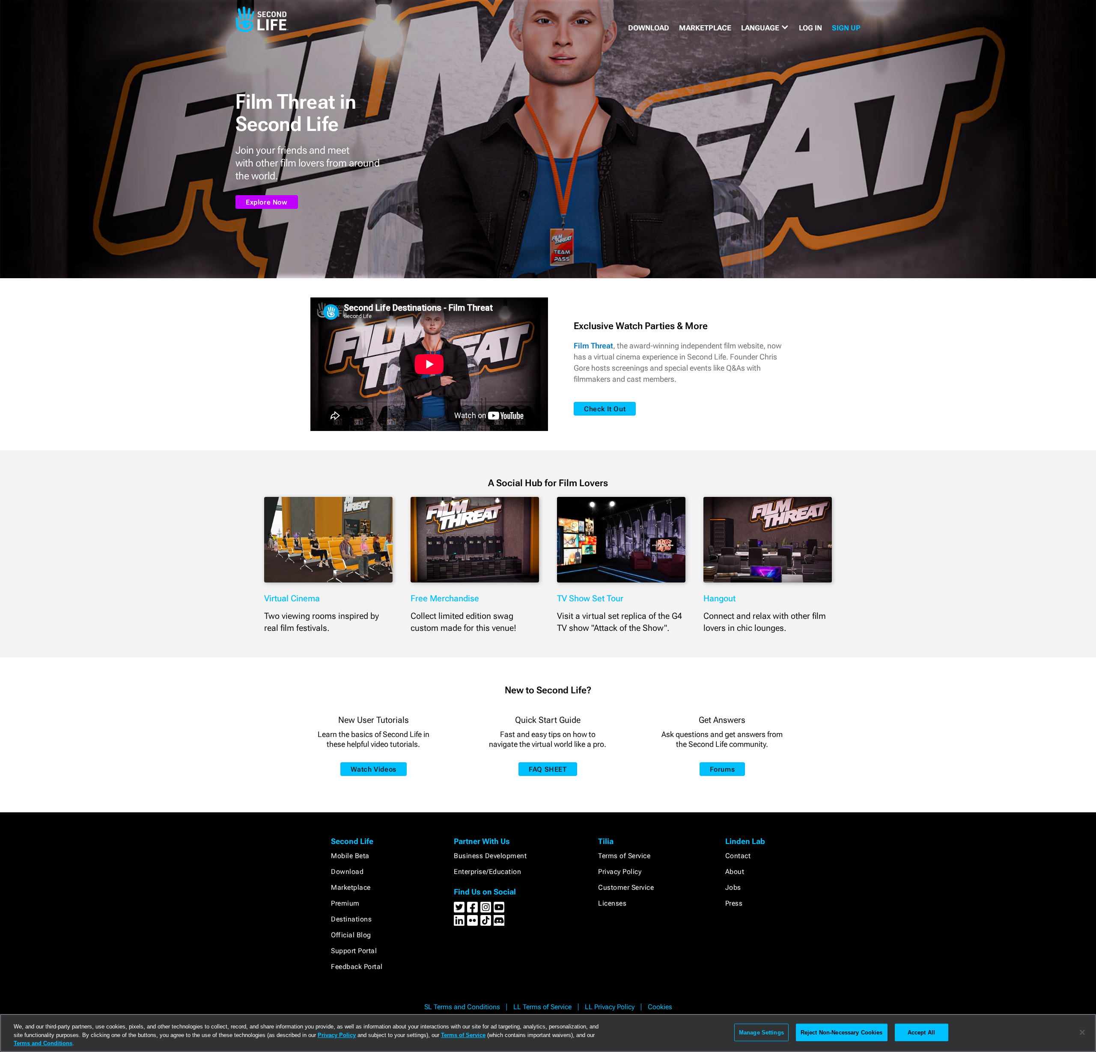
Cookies (660, 1007)
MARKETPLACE (705, 28)
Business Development (490, 856)
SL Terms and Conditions (462, 1007)
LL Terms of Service (542, 1007)
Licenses (612, 903)
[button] (765, 28)
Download (347, 872)
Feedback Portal (357, 967)
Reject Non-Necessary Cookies (842, 1032)
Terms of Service (624, 856)
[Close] (1082, 1032)
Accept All (921, 1032)
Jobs (733, 887)
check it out (604, 409)
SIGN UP (846, 28)
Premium (345, 903)
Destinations (351, 919)
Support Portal (354, 951)
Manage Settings (761, 1032)
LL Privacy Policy (609, 1007)
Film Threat (593, 345)
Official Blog (351, 935)
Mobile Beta (350, 856)
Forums (722, 769)
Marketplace (351, 887)
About (735, 872)
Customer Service (626, 887)
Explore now (267, 202)
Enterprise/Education (487, 872)
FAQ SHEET (547, 769)
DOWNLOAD (648, 28)
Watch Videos (373, 769)
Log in (810, 28)
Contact (738, 856)
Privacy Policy (619, 872)
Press (734, 903)
